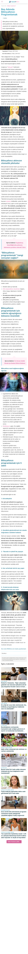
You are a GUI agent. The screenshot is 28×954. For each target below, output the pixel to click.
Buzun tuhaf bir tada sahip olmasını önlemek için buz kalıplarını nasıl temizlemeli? (13, 771)
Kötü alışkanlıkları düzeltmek (11, 289)
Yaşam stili (3, 5)
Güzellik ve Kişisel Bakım (7, 789)
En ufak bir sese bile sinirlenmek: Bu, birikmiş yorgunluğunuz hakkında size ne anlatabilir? (13, 707)
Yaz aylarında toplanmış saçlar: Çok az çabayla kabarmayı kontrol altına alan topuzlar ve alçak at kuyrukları (13, 835)
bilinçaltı (10, 67)
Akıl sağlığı (4, 681)
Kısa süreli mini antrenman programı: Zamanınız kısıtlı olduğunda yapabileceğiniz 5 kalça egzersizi (14, 813)
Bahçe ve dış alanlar (6, 747)
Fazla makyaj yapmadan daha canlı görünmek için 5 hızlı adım (13, 792)
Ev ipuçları (4, 725)
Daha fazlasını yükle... (14, 841)
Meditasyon (6, 426)
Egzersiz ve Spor (5, 810)
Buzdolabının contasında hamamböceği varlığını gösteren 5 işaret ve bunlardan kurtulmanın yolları (13, 729)
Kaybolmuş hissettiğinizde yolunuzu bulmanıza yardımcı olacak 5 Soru (15, 245)
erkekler (8, 201)
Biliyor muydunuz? (11, 5)
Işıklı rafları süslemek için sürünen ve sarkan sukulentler (14, 750)
